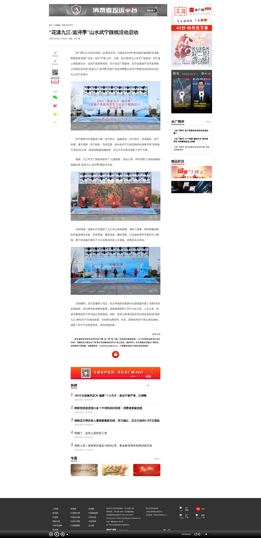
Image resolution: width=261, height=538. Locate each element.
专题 (74, 458)
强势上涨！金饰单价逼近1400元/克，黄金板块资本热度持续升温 (113, 445)
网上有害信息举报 (152, 508)
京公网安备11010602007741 (131, 518)
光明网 (91, 508)
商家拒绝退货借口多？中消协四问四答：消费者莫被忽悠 (108, 408)
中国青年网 (75, 513)
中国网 (55, 517)
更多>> (157, 458)
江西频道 (57, 25)
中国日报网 (57, 525)
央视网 (73, 508)
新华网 (55, 513)
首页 (50, 25)
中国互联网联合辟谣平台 (154, 512)
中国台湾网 (75, 521)
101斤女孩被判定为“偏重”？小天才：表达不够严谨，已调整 (110, 395)
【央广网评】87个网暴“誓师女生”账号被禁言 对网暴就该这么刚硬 (191, 140)
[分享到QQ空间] (55, 114)
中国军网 (92, 521)
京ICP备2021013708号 (113, 518)
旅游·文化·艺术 (67, 25)
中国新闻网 (93, 513)
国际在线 (56, 521)
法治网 (91, 525)
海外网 (55, 529)
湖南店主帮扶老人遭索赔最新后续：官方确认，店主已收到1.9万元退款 (117, 420)
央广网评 (177, 121)
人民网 (55, 508)
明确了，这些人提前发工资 (90, 433)
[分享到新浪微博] (55, 106)
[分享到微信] (55, 97)
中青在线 (92, 517)
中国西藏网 (75, 525)
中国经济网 (75, 517)
